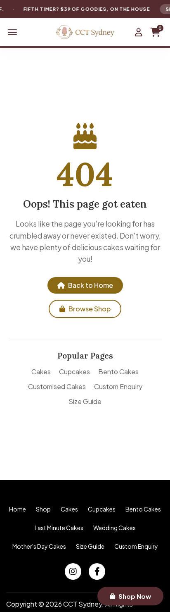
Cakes (41, 371)
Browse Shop (89, 308)
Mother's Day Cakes (39, 546)
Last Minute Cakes (59, 527)
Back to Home (90, 285)
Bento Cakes (118, 371)
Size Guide (85, 401)
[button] (12, 32)
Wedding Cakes (114, 527)
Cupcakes (74, 371)
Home (17, 509)
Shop (43, 509)
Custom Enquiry (118, 386)
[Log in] (138, 32)
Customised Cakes (57, 386)
